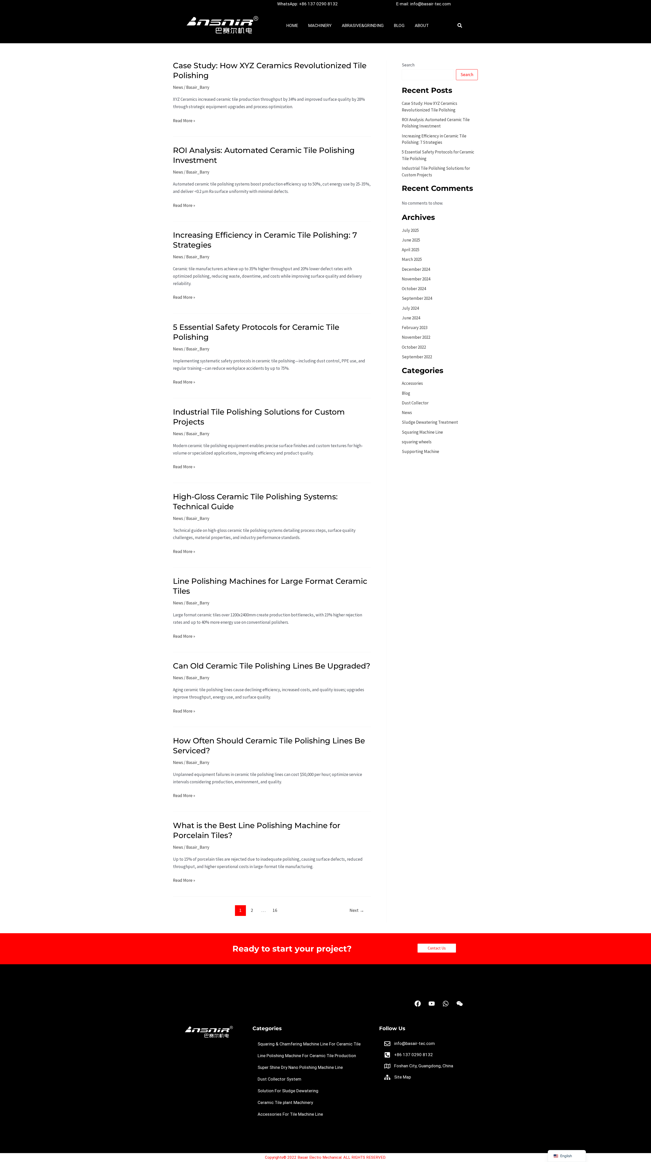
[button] (460, 25)
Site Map (402, 1077)
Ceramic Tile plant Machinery (285, 1102)
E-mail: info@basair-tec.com (423, 3)
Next (356, 910)
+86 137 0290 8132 (413, 1054)
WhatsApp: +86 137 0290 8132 (307, 3)
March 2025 (412, 259)
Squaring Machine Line (422, 432)
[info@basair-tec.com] (387, 1044)
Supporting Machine (420, 451)
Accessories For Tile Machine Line (290, 1114)
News (178, 87)
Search (408, 65)
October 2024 (414, 288)
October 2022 (414, 347)
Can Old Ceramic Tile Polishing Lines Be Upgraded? (271, 666)
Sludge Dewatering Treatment (430, 422)
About (422, 25)
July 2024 (410, 308)
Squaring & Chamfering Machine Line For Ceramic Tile (309, 1043)
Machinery (320, 25)
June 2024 (411, 318)
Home (292, 25)
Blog (399, 25)
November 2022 (416, 337)
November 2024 (416, 279)
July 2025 (410, 230)
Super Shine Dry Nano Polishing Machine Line (300, 1067)
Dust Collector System (279, 1079)
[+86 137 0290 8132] (387, 1055)
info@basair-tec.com (414, 1043)
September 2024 (417, 298)
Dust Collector (415, 403)
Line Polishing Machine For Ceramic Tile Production (307, 1055)
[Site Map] (387, 1077)
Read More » (184, 120)
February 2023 (414, 327)
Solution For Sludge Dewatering (288, 1090)
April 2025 (410, 249)
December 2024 (416, 269)
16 (275, 910)
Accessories (412, 383)
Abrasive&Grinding (363, 25)
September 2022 (417, 357)
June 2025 (411, 240)
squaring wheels (417, 442)
